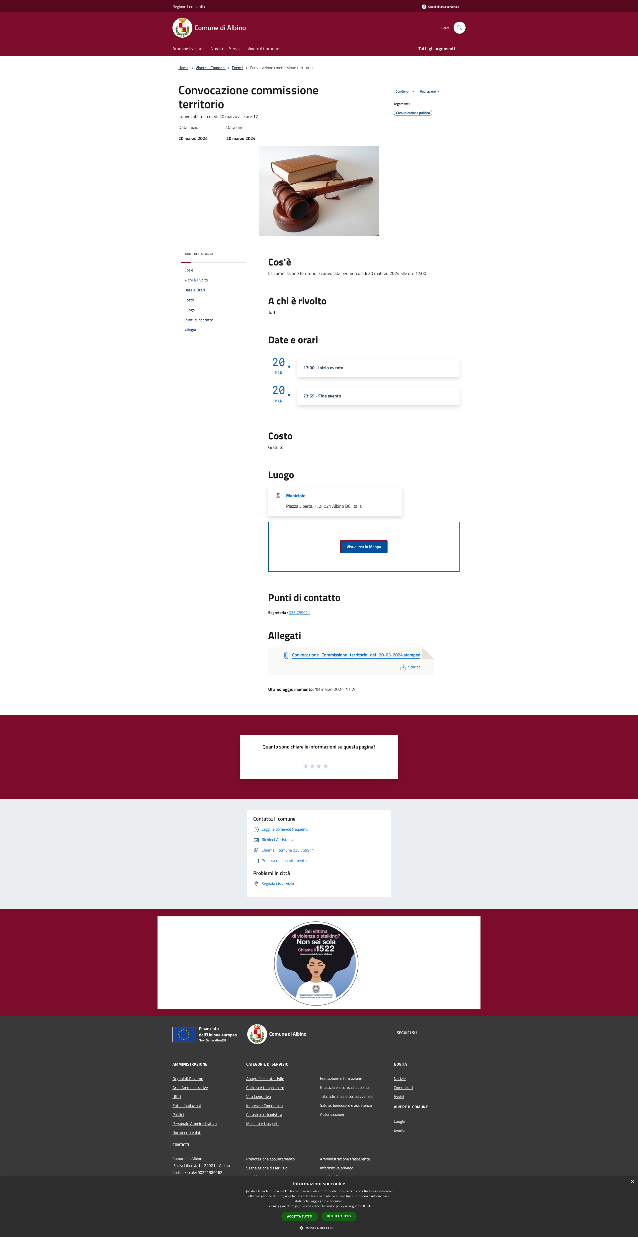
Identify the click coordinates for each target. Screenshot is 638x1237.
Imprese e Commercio (264, 1106)
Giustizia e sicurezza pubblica (344, 1087)
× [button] (632, 1182)
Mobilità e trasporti (262, 1123)
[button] (318, 1228)
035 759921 (299, 613)
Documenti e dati (186, 1132)
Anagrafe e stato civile (265, 1079)
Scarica (414, 667)
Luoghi (399, 1121)
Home (183, 68)
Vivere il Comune (211, 68)
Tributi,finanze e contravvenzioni (348, 1096)
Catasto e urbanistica (264, 1114)
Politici (178, 1114)
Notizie (400, 1079)
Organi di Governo (187, 1079)
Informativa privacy (336, 1168)
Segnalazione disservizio (266, 1168)
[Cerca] (460, 28)
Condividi (403, 91)
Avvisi (399, 1097)
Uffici (176, 1097)
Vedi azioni (428, 91)
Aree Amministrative (190, 1088)
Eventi (237, 68)
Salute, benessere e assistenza (346, 1105)
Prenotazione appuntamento (270, 1159)
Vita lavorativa (258, 1097)
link (368, 1206)
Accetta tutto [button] (299, 1216)
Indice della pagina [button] (198, 253)
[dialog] (319, 1206)
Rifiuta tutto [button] (339, 1216)
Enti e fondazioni (186, 1106)
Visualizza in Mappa (364, 547)
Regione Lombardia (188, 6)
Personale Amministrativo (194, 1123)
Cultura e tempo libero (265, 1088)
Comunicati (403, 1088)
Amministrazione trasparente (345, 1159)
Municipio (296, 495)
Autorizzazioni (332, 1114)
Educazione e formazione (341, 1078)
